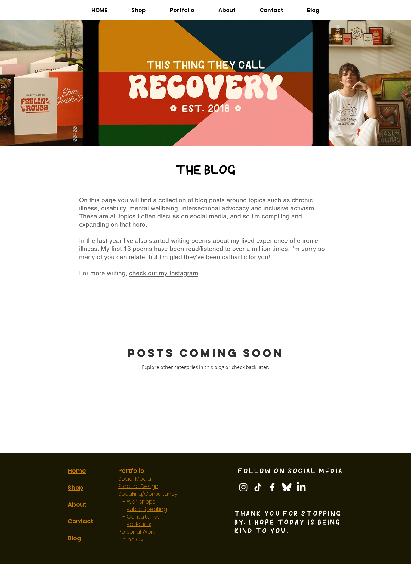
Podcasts (139, 524)
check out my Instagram (163, 273)
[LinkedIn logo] (301, 487)
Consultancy (143, 516)
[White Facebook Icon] (272, 487)
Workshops (141, 501)
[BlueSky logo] (286, 487)
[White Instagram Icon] (243, 487)
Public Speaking (147, 509)
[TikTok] (257, 487)
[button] (182, 10)
